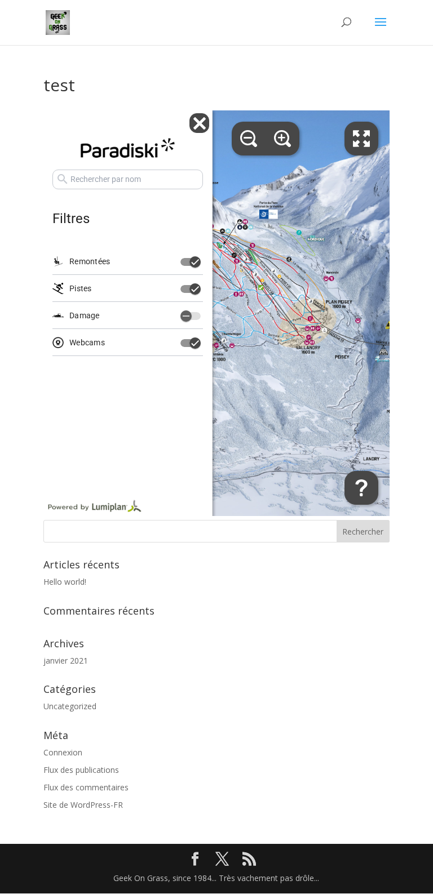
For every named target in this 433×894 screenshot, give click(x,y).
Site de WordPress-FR (83, 804)
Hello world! (64, 581)
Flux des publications (81, 769)
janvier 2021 (65, 660)
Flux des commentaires (86, 787)
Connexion (62, 752)
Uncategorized (69, 706)
